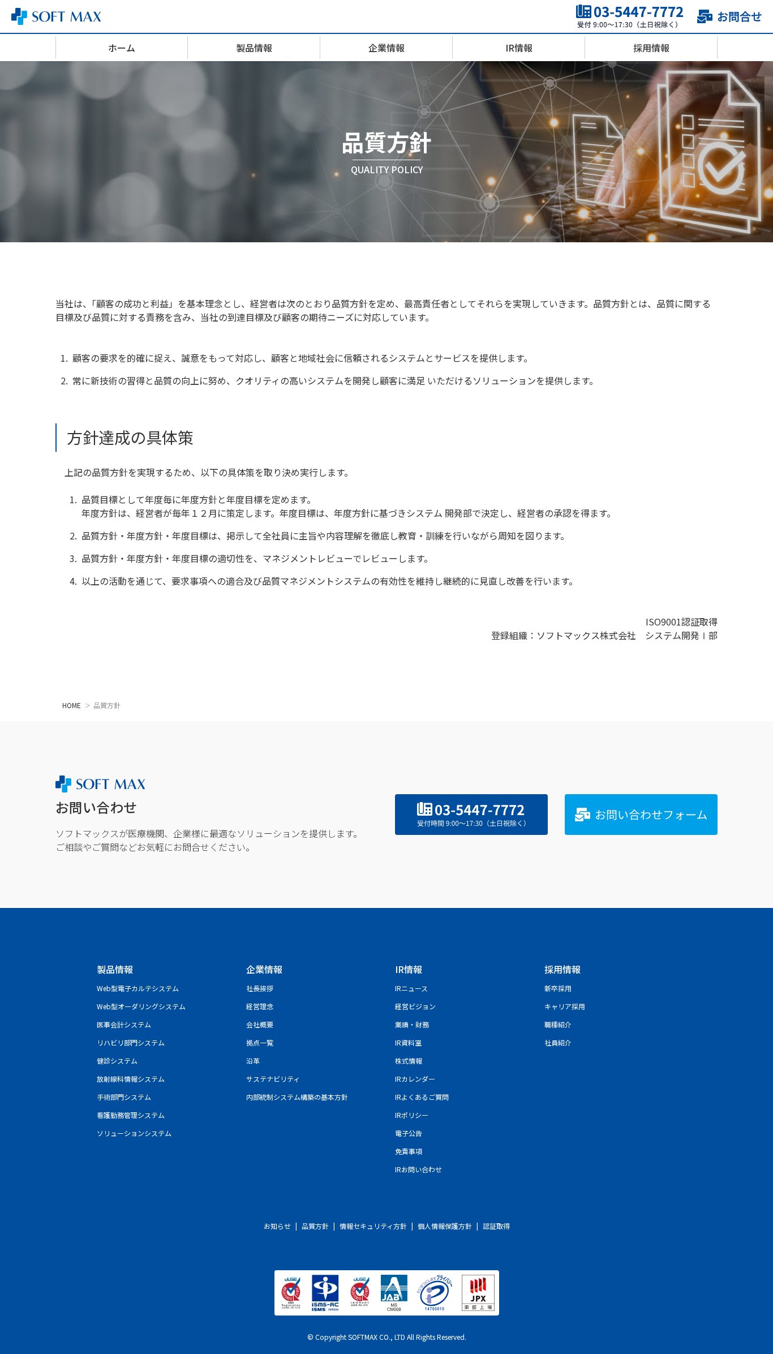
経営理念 (259, 1006)
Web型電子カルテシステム (138, 988)
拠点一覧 (259, 1042)
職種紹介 (558, 1024)
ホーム (121, 47)
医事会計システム (124, 1024)
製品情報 (254, 47)
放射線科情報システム (131, 1078)
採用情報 (651, 47)
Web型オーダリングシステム (141, 1006)
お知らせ (277, 1226)
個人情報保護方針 (445, 1226)
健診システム (117, 1060)
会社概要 (259, 1024)
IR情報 (518, 47)
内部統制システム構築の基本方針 (297, 1097)
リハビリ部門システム (131, 1042)
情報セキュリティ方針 (373, 1226)
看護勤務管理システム (131, 1115)
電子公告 (408, 1133)
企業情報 (386, 47)
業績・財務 (412, 1024)
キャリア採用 (564, 1006)
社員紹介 (558, 1042)
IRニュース (411, 988)
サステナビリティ (273, 1078)
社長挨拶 (259, 988)
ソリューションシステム (134, 1133)
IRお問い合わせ (418, 1169)
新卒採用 (558, 988)
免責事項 (408, 1151)
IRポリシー (411, 1115)
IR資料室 (408, 1042)
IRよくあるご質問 (422, 1097)
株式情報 (408, 1060)
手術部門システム (124, 1097)
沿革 (253, 1060)
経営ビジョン (415, 1006)
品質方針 (315, 1226)
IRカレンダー (415, 1078)
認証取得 (496, 1226)
